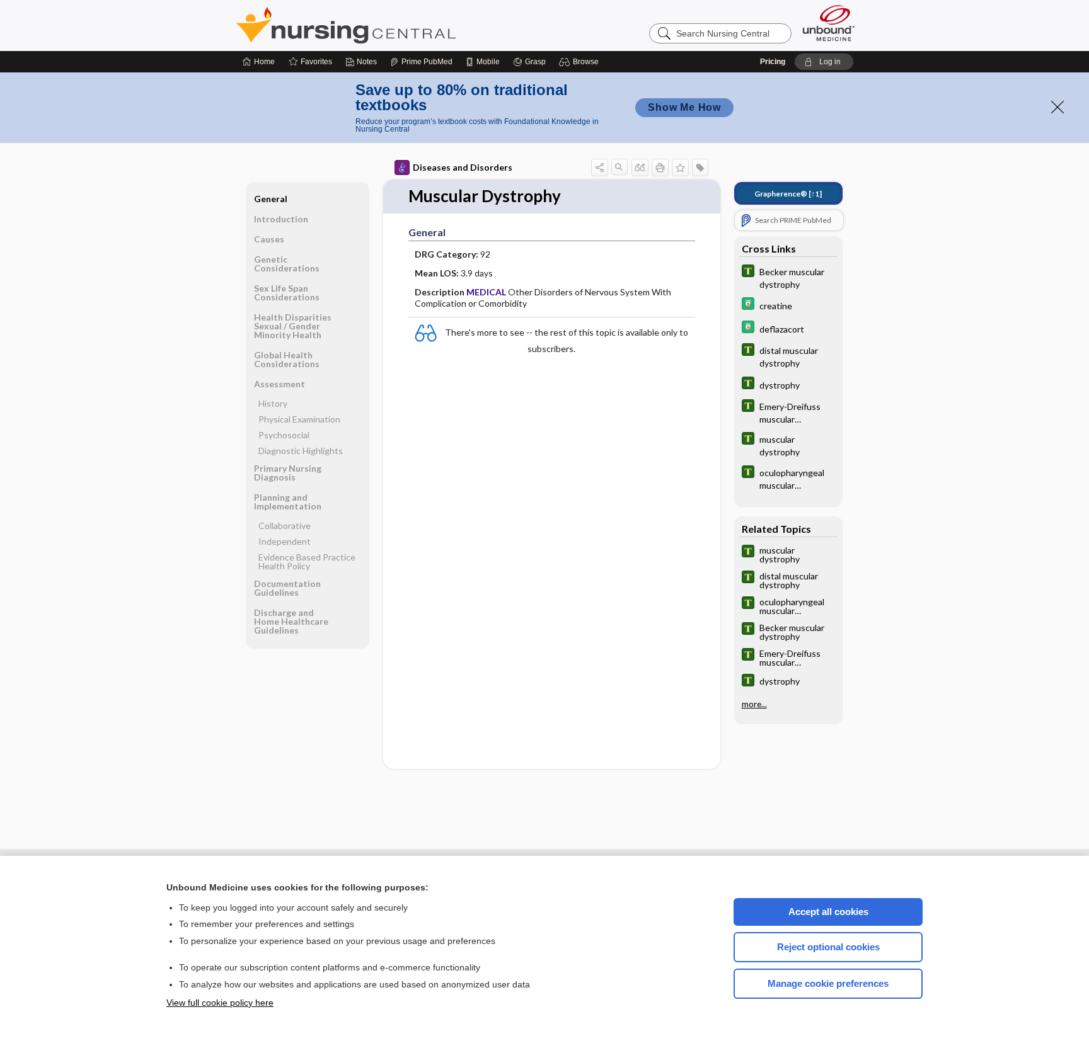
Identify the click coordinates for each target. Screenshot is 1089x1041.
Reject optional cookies (828, 946)
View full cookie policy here (220, 1003)
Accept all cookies (828, 911)
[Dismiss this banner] (1057, 107)
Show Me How (684, 107)
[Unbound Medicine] (828, 23)
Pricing (772, 61)
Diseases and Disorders (462, 167)
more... (754, 704)
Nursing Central (393, 25)
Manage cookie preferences (828, 983)
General (270, 198)
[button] (580, 61)
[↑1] (788, 193)
